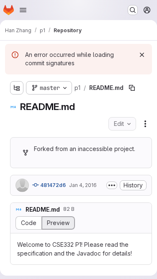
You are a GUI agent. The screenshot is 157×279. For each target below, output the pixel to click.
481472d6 (52, 185)
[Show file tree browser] (16, 88)
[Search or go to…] (133, 10)
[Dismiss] (142, 55)
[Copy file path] (132, 88)
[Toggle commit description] (111, 185)
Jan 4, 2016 (83, 185)
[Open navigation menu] (23, 10)
